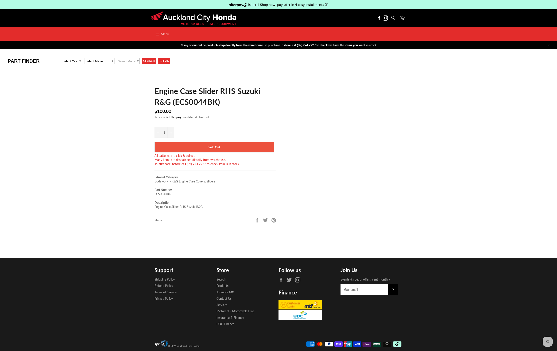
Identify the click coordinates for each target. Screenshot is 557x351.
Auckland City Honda (188, 345)
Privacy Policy (163, 298)
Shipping (176, 117)
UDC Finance (225, 324)
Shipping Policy (164, 279)
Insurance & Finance (230, 317)
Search (221, 279)
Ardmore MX (225, 292)
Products (222, 285)
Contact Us (224, 298)
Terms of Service (165, 292)
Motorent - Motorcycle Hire (235, 311)
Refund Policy (163, 285)
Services (221, 305)
